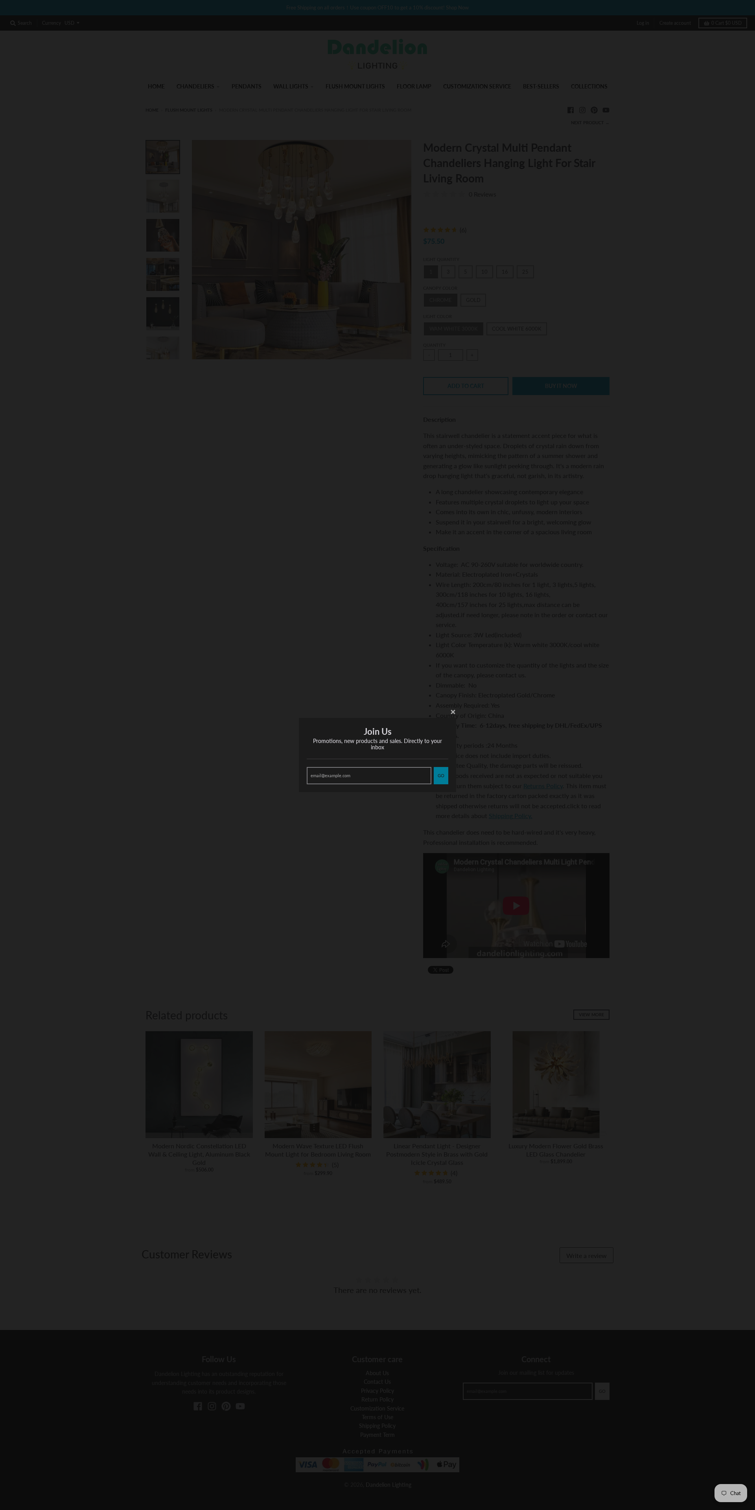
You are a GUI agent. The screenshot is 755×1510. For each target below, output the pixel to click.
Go (441, 775)
